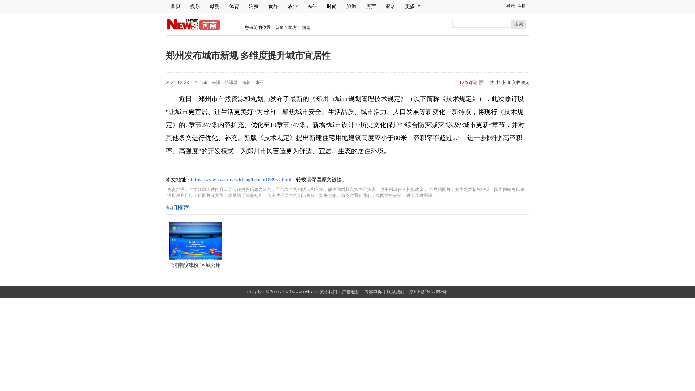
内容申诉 (373, 291)
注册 (521, 6)
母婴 (215, 6)
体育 (234, 6)
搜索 (518, 23)
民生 (312, 6)
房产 (371, 6)
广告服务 (350, 291)
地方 (292, 27)
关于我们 (328, 291)
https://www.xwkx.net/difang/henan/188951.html (241, 179)
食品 (273, 6)
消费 (254, 6)
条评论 (468, 82)
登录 (510, 6)
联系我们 (395, 291)
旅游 (351, 6)
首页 (175, 6)
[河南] (182, 28)
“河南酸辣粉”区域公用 (196, 265)
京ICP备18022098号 (428, 291)
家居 (391, 6)
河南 (306, 27)
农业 (293, 6)
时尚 (332, 6)
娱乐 (195, 6)
